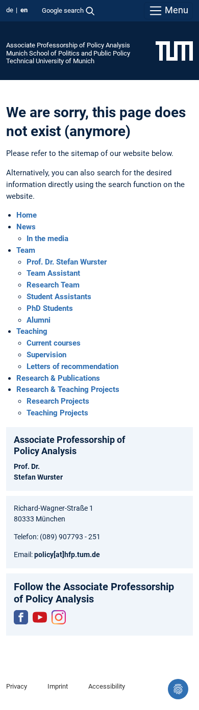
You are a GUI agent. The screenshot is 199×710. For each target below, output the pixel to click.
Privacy (16, 686)
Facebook (21, 617)
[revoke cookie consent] (178, 689)
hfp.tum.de (82, 554)
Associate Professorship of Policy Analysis (68, 45)
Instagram (59, 617)
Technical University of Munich (50, 61)
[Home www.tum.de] (174, 50)
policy (44, 554)
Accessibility (106, 686)
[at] (59, 554)
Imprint (57, 686)
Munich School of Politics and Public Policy (68, 53)
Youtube (40, 617)
